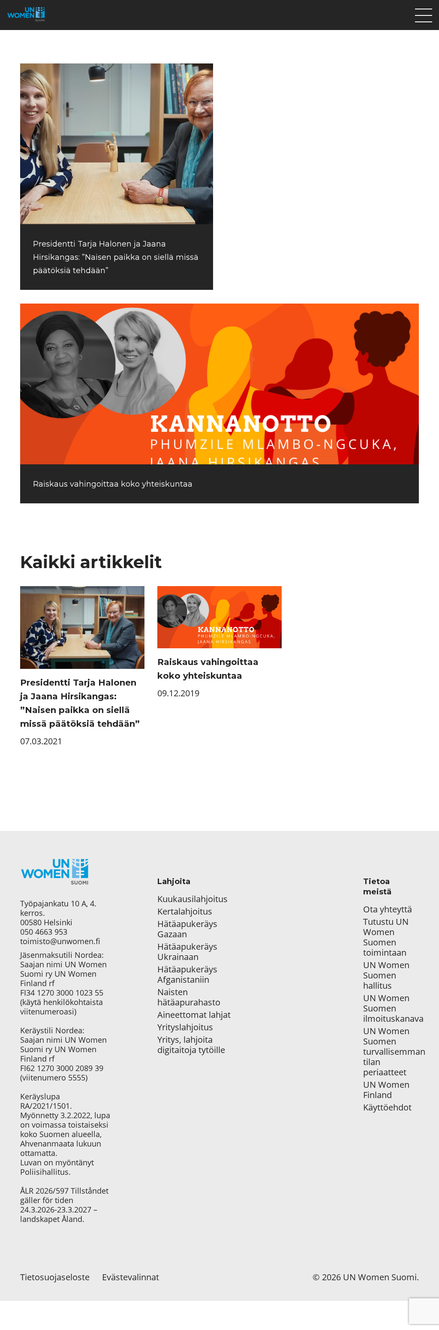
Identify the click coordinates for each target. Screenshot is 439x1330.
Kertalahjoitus (184, 911)
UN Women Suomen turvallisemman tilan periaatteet (391, 1051)
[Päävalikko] (423, 13)
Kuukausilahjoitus (192, 899)
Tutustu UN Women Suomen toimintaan (386, 937)
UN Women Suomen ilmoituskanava (391, 1008)
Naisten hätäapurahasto (188, 997)
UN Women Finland (386, 1090)
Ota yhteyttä (387, 909)
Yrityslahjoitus (185, 1027)
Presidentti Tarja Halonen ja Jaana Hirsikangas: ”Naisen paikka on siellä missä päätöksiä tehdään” (115, 257)
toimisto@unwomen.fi (60, 941)
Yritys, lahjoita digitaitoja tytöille (191, 1045)
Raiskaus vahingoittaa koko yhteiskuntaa (112, 484)
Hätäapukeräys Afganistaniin (187, 974)
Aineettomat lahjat (194, 1015)
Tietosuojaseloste (55, 1277)
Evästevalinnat (130, 1277)
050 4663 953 (43, 931)
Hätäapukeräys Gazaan (187, 929)
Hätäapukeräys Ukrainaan (187, 952)
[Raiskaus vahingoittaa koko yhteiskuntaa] (219, 384)
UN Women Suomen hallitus (386, 975)
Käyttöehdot (387, 1107)
